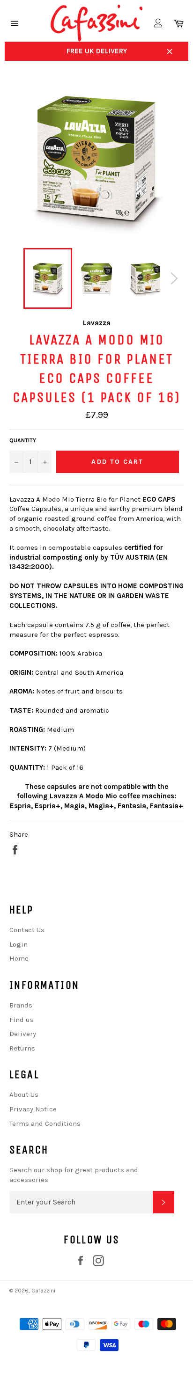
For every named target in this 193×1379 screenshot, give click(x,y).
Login (18, 944)
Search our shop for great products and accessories (73, 1175)
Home (19, 958)
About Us (23, 1094)
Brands (20, 1005)
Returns (22, 1048)
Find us (21, 1019)
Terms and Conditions (45, 1123)
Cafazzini (43, 1290)
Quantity (22, 440)
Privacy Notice (33, 1109)
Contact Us (27, 930)
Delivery (22, 1033)
